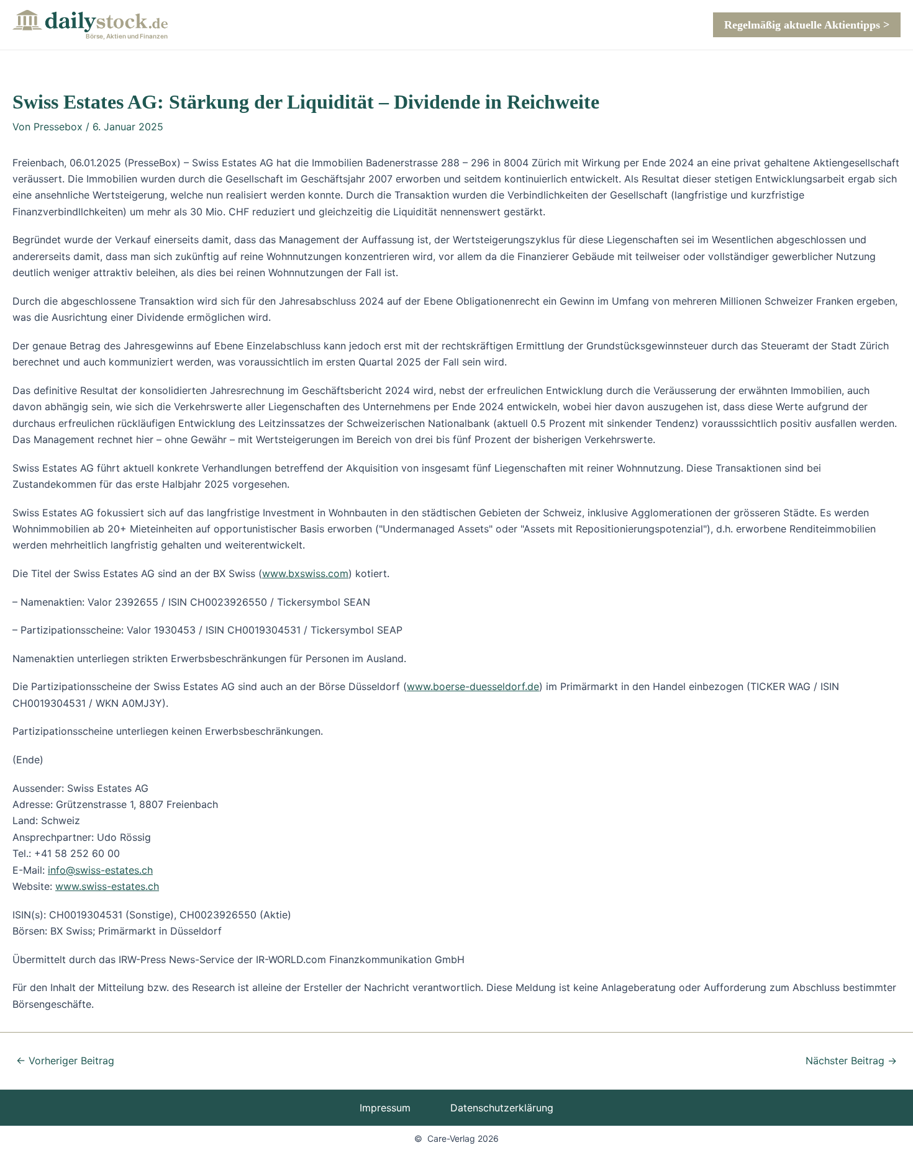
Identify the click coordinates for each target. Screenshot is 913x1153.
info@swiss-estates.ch (100, 870)
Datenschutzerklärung (501, 1107)
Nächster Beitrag (851, 1061)
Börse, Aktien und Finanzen (127, 36)
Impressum (385, 1107)
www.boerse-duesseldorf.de (473, 686)
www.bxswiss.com (305, 573)
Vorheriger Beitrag (65, 1061)
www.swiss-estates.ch (107, 886)
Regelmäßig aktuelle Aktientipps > (806, 25)
